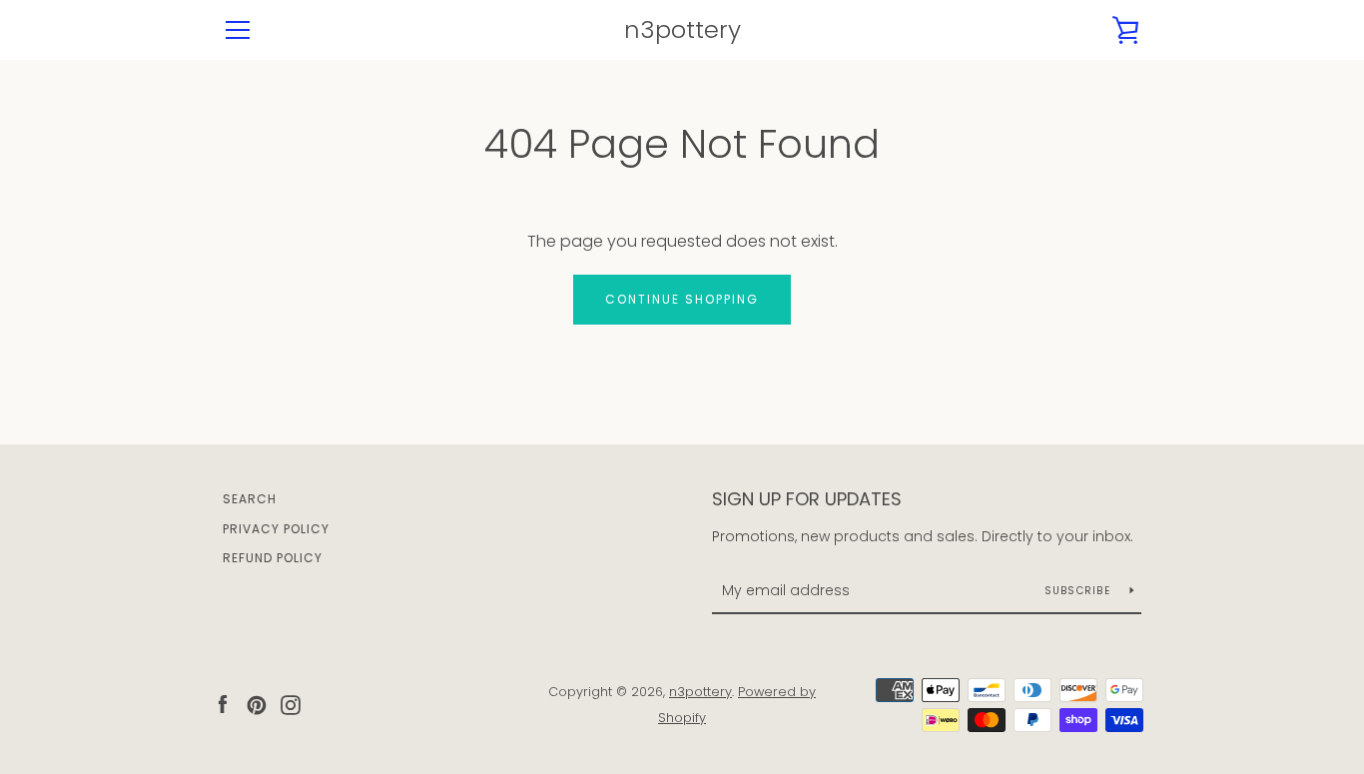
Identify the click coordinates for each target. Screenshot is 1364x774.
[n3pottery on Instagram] (291, 703)
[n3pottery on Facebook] (223, 703)
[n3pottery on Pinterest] (257, 703)
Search (250, 498)
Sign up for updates (807, 498)
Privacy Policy (276, 528)
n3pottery (682, 30)
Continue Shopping (682, 299)
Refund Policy (273, 557)
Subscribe (1079, 590)
